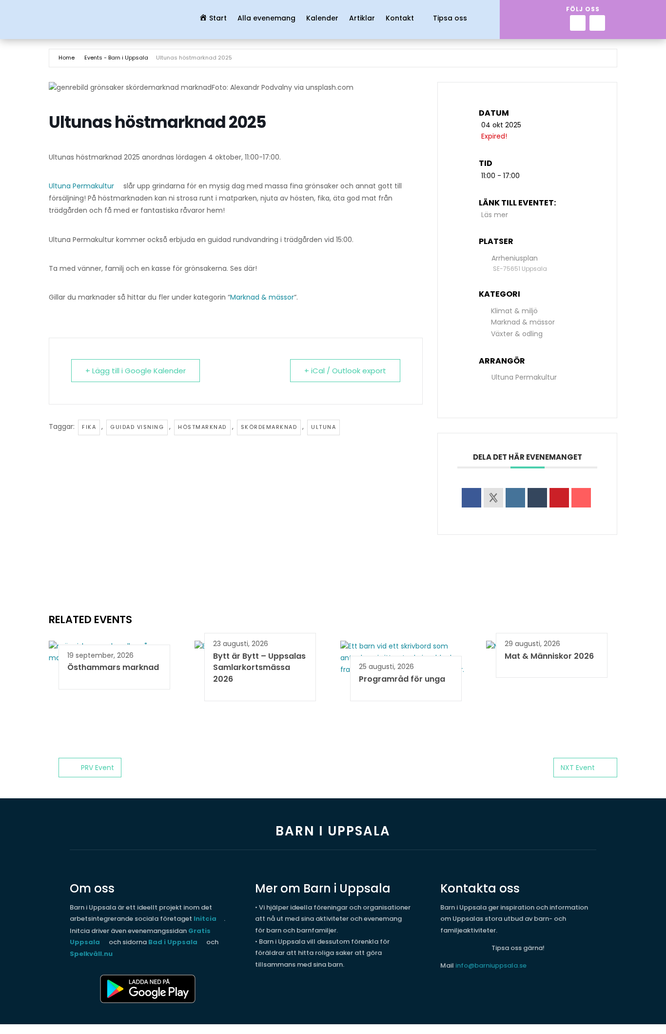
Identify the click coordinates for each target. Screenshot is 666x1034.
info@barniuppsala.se (491, 965)
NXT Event (578, 767)
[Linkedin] (515, 497)
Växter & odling (517, 334)
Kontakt (400, 19)
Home (67, 57)
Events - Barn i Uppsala (116, 57)
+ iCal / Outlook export (345, 370)
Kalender (322, 19)
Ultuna (323, 427)
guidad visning (137, 427)
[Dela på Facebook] (471, 497)
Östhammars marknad (113, 667)
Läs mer (494, 215)
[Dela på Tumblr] (537, 497)
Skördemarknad (269, 427)
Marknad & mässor (262, 297)
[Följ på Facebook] (578, 23)
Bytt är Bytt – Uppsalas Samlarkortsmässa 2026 (259, 667)
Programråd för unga (402, 679)
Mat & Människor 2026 (549, 656)
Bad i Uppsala (172, 942)
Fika (89, 427)
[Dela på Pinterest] (559, 497)
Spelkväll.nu (91, 953)
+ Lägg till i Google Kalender (135, 370)
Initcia (205, 918)
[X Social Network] (493, 497)
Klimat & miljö (514, 311)
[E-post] (581, 497)
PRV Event (97, 767)
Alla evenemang (266, 19)
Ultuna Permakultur (81, 186)
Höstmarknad (202, 427)
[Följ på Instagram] (597, 23)
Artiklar (362, 19)
